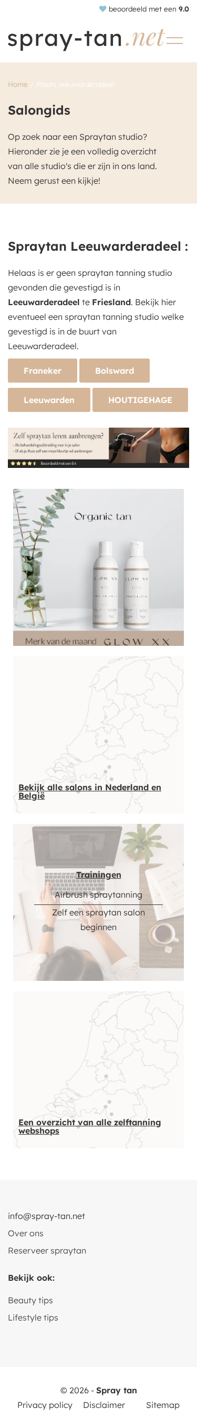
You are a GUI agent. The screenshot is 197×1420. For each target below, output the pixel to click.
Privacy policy (44, 1405)
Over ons (26, 1233)
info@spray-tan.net (46, 1216)
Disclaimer (104, 1405)
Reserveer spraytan (47, 1250)
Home (18, 84)
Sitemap (163, 1405)
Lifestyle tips (33, 1317)
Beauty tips (30, 1300)
